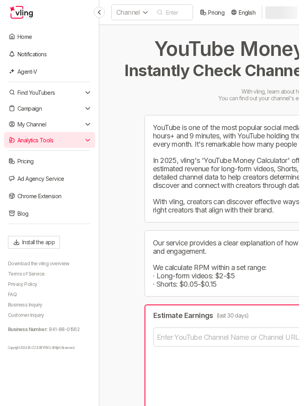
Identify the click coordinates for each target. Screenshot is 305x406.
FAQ (12, 294)
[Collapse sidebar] (99, 12)
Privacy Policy (22, 284)
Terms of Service (26, 274)
